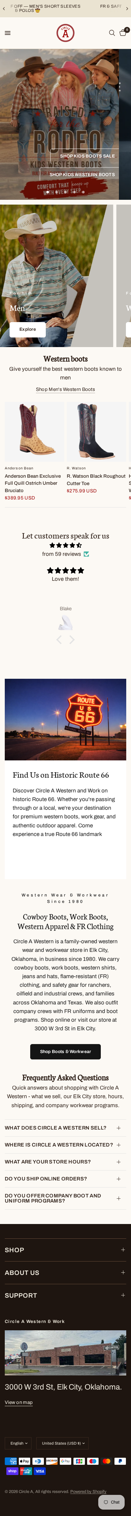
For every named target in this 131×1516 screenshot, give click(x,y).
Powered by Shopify (88, 1491)
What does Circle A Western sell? (56, 1128)
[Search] (112, 33)
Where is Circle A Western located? (59, 1144)
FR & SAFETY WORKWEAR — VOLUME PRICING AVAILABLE (65, 8)
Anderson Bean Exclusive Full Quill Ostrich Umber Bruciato (33, 483)
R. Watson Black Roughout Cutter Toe (96, 480)
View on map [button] (19, 1402)
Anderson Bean (19, 468)
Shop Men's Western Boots (65, 389)
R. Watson (76, 468)
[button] (87, 156)
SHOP (14, 1249)
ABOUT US (22, 1272)
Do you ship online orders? (46, 1178)
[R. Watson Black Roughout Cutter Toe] (96, 432)
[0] (121, 33)
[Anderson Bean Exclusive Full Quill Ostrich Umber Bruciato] (34, 432)
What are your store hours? (48, 1161)
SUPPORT (21, 1295)
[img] (65, 545)
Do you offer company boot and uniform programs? (53, 1198)
